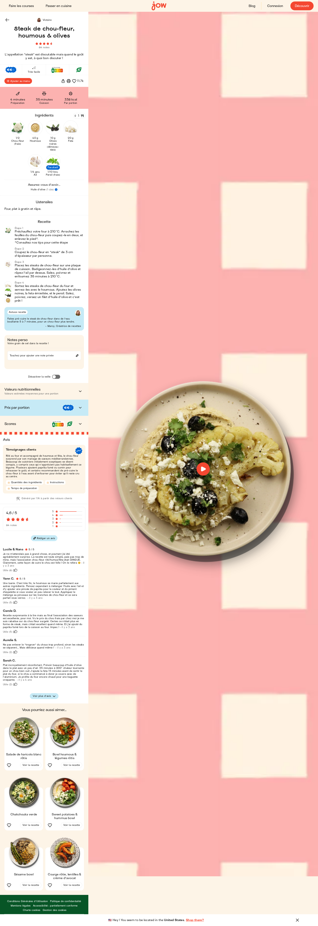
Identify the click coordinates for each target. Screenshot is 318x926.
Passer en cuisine (59, 6)
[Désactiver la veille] (56, 377)
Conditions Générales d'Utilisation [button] (27, 901)
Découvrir (302, 6)
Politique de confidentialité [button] (65, 901)
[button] (7, 20)
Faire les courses (21, 6)
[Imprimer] (68, 81)
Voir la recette (30, 765)
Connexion (275, 6)
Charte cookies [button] (31, 910)
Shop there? (195, 920)
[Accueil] (159, 6)
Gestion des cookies (55, 910)
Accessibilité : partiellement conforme (55, 905)
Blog (252, 6)
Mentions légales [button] (21, 905)
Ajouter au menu (20, 81)
